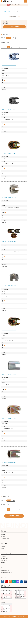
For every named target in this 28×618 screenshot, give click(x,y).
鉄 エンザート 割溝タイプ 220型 (9, 65)
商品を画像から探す (8, 11)
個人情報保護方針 (5, 570)
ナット (14, 11)
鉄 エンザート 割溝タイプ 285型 (9, 374)
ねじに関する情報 (5, 538)
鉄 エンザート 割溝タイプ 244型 (9, 285)
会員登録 (3, 546)
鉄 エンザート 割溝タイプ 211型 (8, 109)
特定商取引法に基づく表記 (6, 572)
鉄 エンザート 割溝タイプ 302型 (9, 418)
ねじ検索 (3, 536)
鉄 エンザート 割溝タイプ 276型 (9, 330)
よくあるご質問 (4, 558)
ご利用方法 (3, 556)
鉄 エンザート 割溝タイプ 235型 (9, 153)
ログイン (3, 548)
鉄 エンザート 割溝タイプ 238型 (9, 241)
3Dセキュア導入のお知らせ (14, 4)
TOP (2, 11)
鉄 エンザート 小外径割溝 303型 (9, 462)
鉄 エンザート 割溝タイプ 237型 (9, 197)
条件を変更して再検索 (14, 26)
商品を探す (3, 534)
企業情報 (3, 562)
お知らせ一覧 (4, 560)
